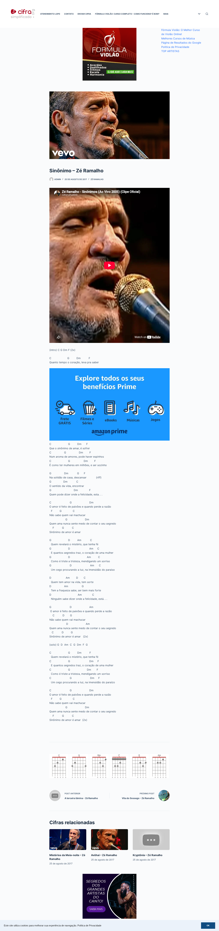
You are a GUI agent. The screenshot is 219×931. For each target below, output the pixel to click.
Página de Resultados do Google (181, 42)
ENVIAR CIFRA (84, 14)
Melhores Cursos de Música (178, 38)
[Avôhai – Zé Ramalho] (109, 839)
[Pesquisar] (207, 14)
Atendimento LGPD (50, 14)
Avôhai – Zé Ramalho (104, 855)
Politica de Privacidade (175, 47)
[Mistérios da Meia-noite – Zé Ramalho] (67, 839)
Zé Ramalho (97, 179)
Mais (165, 14)
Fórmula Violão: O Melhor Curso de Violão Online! (180, 32)
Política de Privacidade (89, 925)
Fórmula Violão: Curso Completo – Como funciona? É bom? (127, 14)
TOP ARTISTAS (170, 51)
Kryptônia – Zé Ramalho (147, 855)
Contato (69, 14)
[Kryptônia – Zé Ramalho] (151, 839)
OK (208, 925)
